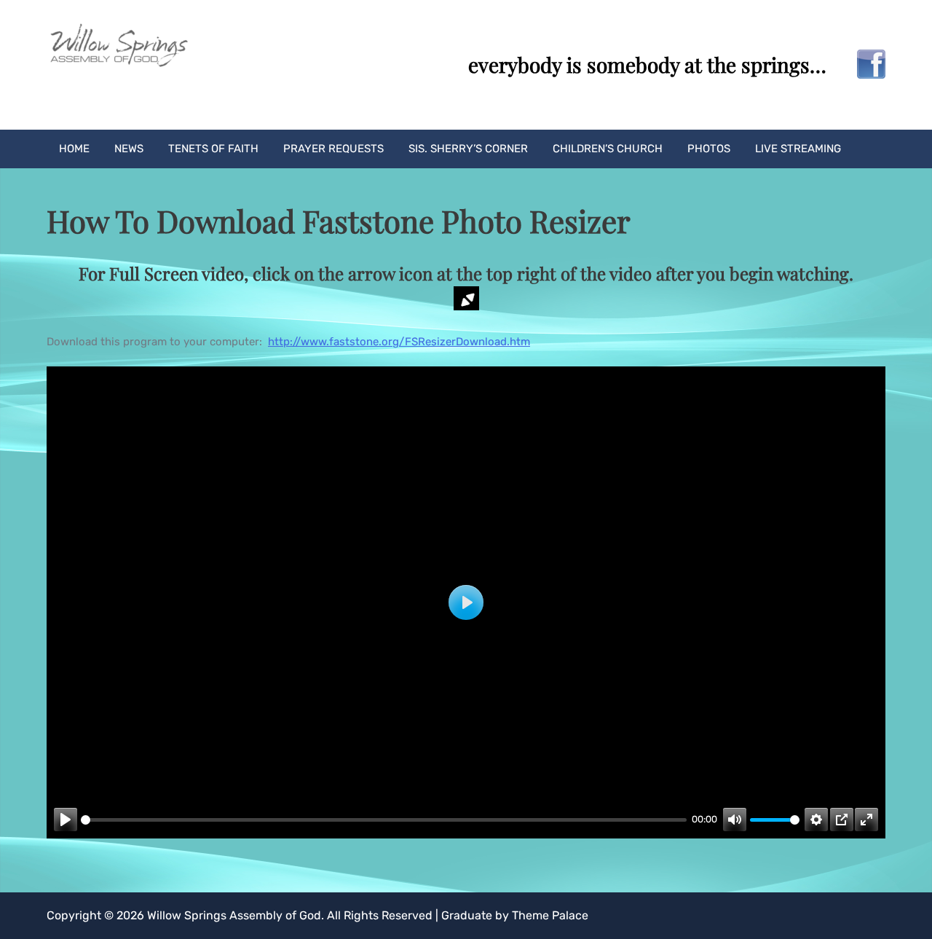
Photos (708, 148)
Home (74, 148)
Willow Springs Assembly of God (234, 915)
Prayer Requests (333, 148)
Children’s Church (608, 148)
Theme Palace (550, 915)
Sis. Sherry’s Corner (468, 148)
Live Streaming (798, 148)
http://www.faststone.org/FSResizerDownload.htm (399, 341)
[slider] (384, 820)
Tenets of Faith (213, 148)
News (128, 148)
